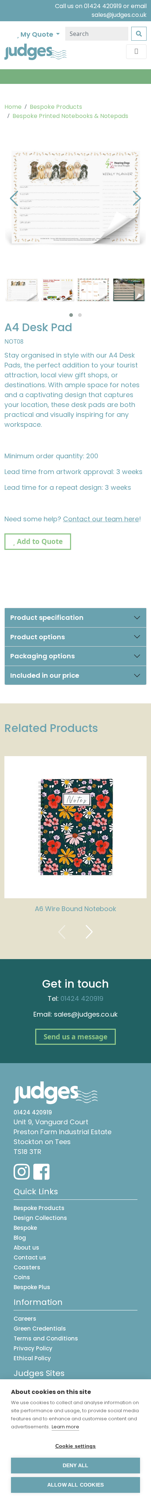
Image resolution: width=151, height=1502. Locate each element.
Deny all (76, 1465)
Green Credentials (40, 1328)
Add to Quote (39, 541)
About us (26, 1247)
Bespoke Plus (32, 1287)
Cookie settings (75, 1446)
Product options (37, 636)
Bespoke (25, 1228)
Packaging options (42, 656)
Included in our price (44, 675)
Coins (22, 1277)
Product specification (47, 617)
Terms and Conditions (46, 1338)
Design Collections (40, 1218)
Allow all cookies (75, 1485)
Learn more (65, 1426)
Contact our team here (101, 519)
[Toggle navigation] (136, 51)
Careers (25, 1318)
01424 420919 (103, 6)
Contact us (30, 1257)
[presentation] (14, 197)
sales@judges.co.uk (119, 15)
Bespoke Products (56, 107)
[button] (71, 315)
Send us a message (75, 1037)
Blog (20, 1238)
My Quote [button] (37, 34)
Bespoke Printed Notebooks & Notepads (70, 116)
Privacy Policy (33, 1348)
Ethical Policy (32, 1358)
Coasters (27, 1267)
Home (13, 107)
